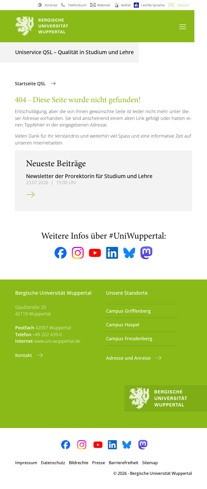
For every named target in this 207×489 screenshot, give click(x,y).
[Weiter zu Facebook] (61, 253)
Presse (98, 462)
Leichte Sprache (153, 5)
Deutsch (183, 5)
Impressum (26, 462)
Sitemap (150, 462)
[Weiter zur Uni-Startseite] (50, 26)
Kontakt (24, 355)
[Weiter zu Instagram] (78, 253)
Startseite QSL (31, 83)
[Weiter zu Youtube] (95, 253)
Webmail (103, 5)
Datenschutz (53, 462)
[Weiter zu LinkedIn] (112, 253)
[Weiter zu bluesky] (129, 252)
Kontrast (51, 5)
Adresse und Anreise (129, 358)
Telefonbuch (77, 5)
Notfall (125, 5)
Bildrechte (78, 462)
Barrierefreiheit (123, 462)
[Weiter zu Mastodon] (146, 252)
